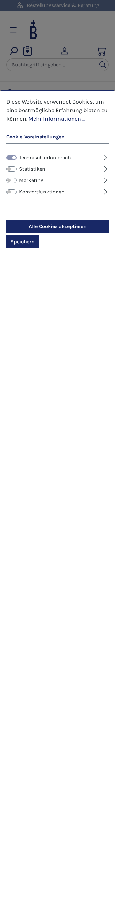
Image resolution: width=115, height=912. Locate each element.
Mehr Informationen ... (56, 118)
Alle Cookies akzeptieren (58, 226)
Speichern (22, 242)
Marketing (31, 180)
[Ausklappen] (106, 156)
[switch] (11, 169)
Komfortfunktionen (42, 192)
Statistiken (32, 169)
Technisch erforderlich (45, 157)
